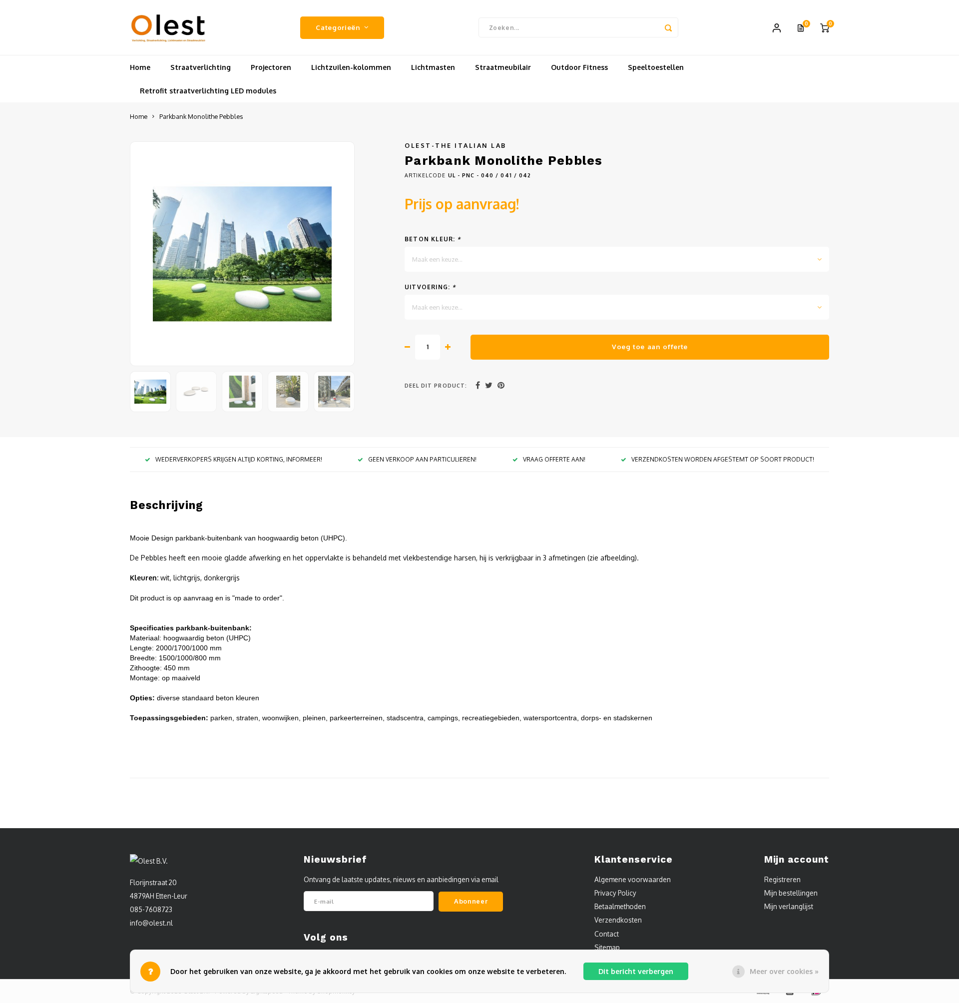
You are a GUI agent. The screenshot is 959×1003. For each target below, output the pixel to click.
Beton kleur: (433, 239)
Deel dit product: (436, 385)
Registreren (782, 879)
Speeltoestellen (656, 67)
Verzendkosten (618, 920)
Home (140, 67)
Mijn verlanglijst (788, 906)
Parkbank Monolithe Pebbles (201, 116)
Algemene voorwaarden (632, 879)
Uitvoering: (430, 287)
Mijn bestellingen (791, 893)
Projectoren (271, 67)
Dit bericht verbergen (635, 971)
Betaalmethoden (620, 906)
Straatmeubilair (503, 67)
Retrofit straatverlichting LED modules (208, 90)
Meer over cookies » (784, 971)
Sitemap (607, 947)
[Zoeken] (668, 27)
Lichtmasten (433, 67)
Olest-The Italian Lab (455, 145)
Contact (606, 934)
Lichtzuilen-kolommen (351, 67)
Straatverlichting (200, 67)
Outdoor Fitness (579, 67)
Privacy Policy (615, 893)
